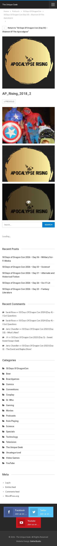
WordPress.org (12, 496)
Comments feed (12, 491)
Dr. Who (10, 400)
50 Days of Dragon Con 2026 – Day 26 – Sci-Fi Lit (26, 283)
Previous (9, 101)
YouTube (10, 463)
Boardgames (12, 379)
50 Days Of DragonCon (17, 368)
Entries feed (10, 487)
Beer (8, 374)
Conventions (12, 389)
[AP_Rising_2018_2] (28, 125)
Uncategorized (13, 452)
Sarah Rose (11, 312)
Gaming (10, 405)
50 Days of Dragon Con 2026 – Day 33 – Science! (26, 267)
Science (10, 426)
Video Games (13, 458)
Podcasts (11, 416)
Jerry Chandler (12, 329)
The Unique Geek (10, 4)
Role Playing (12, 421)
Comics (10, 384)
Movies (9, 410)
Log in (7, 482)
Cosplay (10, 395)
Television (11, 442)
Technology (12, 437)
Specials (10, 431)
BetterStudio (35, 541)
